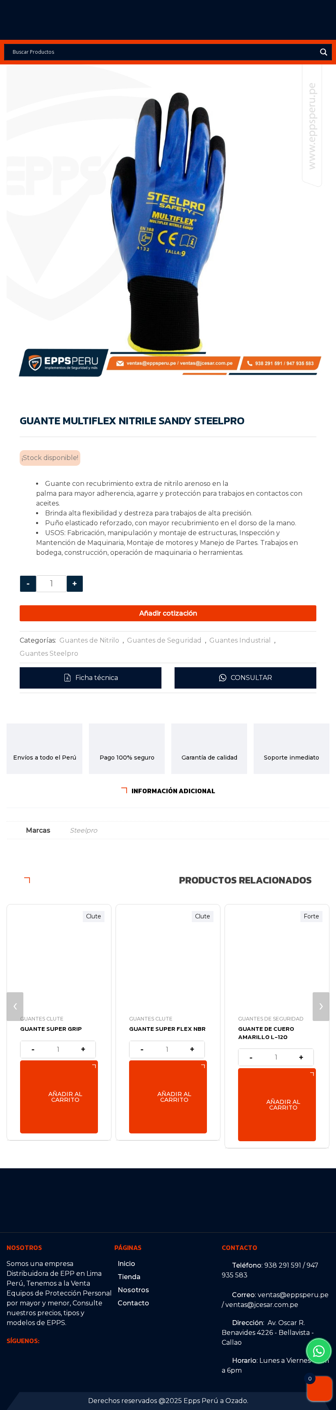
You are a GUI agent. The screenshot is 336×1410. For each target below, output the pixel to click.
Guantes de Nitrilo (89, 640)
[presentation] (15, 1006)
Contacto (133, 1303)
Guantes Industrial (240, 640)
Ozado (236, 1401)
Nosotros (133, 1290)
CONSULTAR (251, 678)
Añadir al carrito (65, 1096)
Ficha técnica (96, 678)
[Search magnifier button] (323, 52)
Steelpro (83, 830)
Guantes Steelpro (49, 653)
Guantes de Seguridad (164, 640)
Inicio (126, 1264)
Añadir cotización (168, 613)
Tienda (129, 1277)
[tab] (168, 791)
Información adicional (172, 791)
